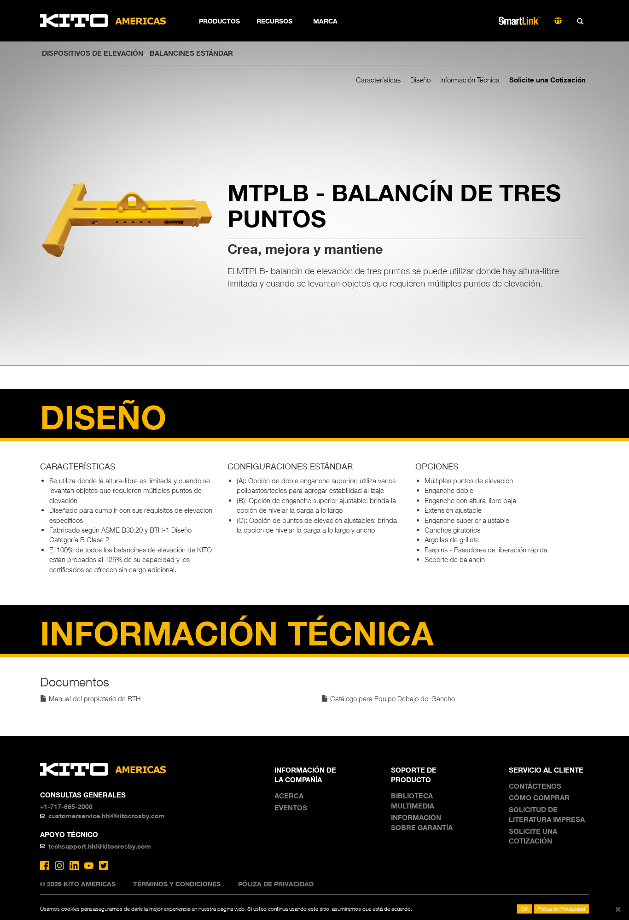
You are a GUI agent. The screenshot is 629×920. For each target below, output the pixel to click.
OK (525, 909)
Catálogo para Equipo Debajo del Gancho (391, 698)
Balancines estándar (191, 53)
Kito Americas (103, 21)
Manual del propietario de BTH (94, 698)
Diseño (420, 80)
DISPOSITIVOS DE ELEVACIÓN (92, 53)
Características (378, 80)
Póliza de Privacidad (276, 884)
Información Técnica (470, 80)
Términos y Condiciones (177, 884)
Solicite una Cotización (547, 80)
